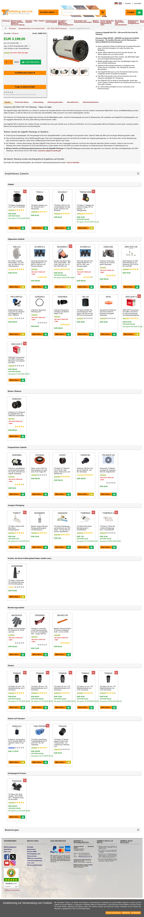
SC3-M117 (62, 192)
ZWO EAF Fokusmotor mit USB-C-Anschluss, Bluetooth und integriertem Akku (16, 359)
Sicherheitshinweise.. (91, 102)
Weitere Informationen (113, 913)
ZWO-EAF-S (131, 297)
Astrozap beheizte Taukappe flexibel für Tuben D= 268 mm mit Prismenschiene (39, 263)
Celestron (15, 33)
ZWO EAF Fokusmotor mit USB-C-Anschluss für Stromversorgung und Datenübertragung (131, 312)
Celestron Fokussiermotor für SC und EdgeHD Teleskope (107, 262)
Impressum (31, 849)
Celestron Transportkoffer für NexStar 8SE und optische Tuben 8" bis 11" (16, 742)
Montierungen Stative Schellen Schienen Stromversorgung (17, 23)
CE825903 (62, 297)
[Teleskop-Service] (18, 12)
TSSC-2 (39, 192)
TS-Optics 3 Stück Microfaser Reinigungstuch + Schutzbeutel (107, 528)
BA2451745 (62, 615)
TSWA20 (108, 673)
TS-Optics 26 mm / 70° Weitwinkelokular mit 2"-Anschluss (62, 688)
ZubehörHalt (16, 566)
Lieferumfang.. (38, 102)
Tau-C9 (85, 297)
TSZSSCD (16, 781)
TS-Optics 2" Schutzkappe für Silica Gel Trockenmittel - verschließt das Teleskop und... (61, 743)
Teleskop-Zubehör (29, 21)
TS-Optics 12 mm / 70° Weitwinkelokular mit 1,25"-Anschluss (85, 688)
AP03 (108, 297)
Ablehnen (126, 913)
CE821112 (16, 726)
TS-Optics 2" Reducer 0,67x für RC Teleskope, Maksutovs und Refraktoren (62, 470)
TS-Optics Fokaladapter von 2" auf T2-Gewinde (16, 206)
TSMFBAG (85, 513)
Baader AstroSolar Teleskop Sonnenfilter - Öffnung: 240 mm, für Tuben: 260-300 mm (62, 263)
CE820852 (17, 455)
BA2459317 (62, 247)
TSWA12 (85, 673)
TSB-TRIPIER (39, 726)
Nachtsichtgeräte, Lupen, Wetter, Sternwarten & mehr (107, 23)
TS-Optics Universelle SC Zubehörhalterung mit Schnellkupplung (16, 582)
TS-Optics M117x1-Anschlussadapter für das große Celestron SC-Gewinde (62, 207)
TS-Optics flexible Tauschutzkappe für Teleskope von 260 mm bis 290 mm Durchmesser (85, 312)
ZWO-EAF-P (16, 344)
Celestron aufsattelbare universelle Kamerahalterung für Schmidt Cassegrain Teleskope (16, 470)
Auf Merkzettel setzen (24, 73)
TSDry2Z (62, 726)
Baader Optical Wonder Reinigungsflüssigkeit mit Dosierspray (39, 528)
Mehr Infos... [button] (14, 228)
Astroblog (7, 849)
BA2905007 (39, 513)
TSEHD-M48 (85, 192)
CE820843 (39, 615)
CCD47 (62, 455)
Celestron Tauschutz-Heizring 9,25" (38, 311)
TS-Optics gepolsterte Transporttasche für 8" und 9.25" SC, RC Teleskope (39, 742)
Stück (16, 62)
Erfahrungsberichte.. (55, 102)
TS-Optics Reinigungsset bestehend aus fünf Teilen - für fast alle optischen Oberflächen (62, 528)
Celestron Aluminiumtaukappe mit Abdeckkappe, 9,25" (61, 311)
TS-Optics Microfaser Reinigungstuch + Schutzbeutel (84, 528)
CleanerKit (62, 513)
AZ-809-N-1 (39, 247)
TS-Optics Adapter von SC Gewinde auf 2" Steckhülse (39, 207)
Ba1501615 (17, 615)
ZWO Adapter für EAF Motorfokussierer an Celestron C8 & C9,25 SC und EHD (130, 263)
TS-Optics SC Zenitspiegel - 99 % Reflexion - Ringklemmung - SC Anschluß (16, 796)
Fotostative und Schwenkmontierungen (83, 21)
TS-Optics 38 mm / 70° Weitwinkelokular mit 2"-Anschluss (39, 688)
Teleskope (6, 21)
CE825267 (17, 399)
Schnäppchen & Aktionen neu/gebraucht (133, 22)
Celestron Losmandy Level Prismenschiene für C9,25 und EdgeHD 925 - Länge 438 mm (39, 631)
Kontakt (128, 3)
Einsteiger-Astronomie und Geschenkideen (121, 23)
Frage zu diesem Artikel (25, 87)
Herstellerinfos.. (73, 102)
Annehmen (135, 913)
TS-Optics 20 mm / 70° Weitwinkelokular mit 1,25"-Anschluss (108, 688)
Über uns (7, 851)
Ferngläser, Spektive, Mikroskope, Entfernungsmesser (65, 23)
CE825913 (39, 297)
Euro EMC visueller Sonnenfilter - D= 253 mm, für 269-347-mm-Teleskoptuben (16, 263)
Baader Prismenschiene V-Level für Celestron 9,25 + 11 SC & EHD (62, 630)
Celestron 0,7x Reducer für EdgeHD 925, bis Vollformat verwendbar (16, 414)
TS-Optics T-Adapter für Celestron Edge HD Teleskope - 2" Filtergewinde (85, 207)
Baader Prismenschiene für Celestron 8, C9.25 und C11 (16, 630)
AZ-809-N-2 (85, 247)
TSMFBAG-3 (108, 513)
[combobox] (48, 12)
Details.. (8, 102)
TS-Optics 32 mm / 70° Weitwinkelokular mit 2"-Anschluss (16, 688)
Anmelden (137, 3)
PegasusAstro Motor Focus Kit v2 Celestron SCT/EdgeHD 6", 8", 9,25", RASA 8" (16, 312)
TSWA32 (17, 673)
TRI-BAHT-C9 (108, 455)
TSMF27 (17, 513)
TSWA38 (40, 673)
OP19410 (39, 455)
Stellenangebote (10, 847)
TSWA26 (62, 673)
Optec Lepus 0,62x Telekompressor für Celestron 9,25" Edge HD (39, 470)
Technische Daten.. (22, 102)
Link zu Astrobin (73, 162)
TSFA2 (17, 192)
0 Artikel (130, 12)
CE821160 (108, 247)
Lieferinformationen (34, 860)
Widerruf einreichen (12, 890)
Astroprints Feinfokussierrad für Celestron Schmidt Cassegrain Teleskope (108, 312)
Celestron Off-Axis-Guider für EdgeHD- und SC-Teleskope (85, 470)
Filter (36, 21)
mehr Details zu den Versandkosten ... (17, 48)
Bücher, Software (96, 21)
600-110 (16, 247)
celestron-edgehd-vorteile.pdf (49, 151)
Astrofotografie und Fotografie (51, 21)
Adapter (42, 21)
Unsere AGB (31, 851)
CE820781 (85, 455)
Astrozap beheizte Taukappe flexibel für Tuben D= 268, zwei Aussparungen (85, 263)
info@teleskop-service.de (85, 856)
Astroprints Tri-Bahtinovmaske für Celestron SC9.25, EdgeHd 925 (108, 470)
